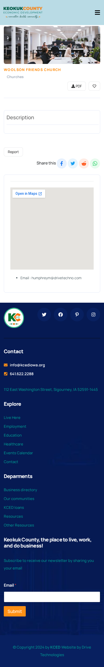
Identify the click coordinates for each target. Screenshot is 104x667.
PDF (78, 86)
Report (13, 151)
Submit (15, 611)
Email (10, 585)
